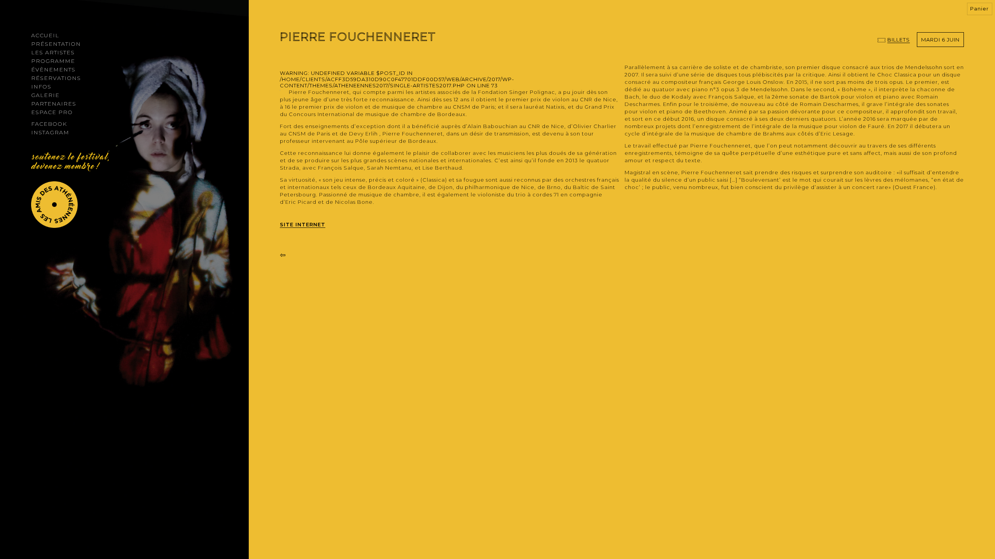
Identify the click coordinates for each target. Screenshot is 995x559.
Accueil (45, 35)
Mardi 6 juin (940, 39)
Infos (41, 86)
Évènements (53, 69)
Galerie (45, 95)
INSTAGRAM (50, 132)
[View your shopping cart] (980, 9)
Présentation (56, 43)
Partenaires (53, 103)
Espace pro (52, 112)
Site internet (302, 224)
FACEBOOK (49, 123)
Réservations (56, 78)
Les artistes (53, 52)
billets (898, 39)
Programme (53, 60)
